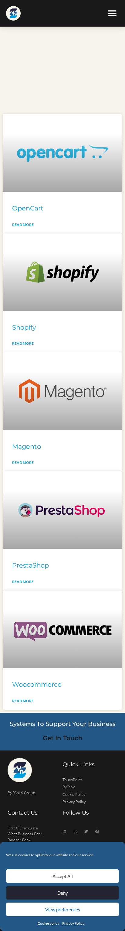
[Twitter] (86, 831)
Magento (26, 446)
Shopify (24, 327)
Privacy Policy (73, 923)
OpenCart (27, 208)
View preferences (62, 909)
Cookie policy (48, 923)
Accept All (62, 876)
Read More (23, 224)
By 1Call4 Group (21, 792)
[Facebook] (97, 831)
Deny (62, 893)
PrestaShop (30, 565)
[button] (112, 13)
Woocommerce (37, 684)
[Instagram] (75, 831)
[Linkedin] (64, 831)
